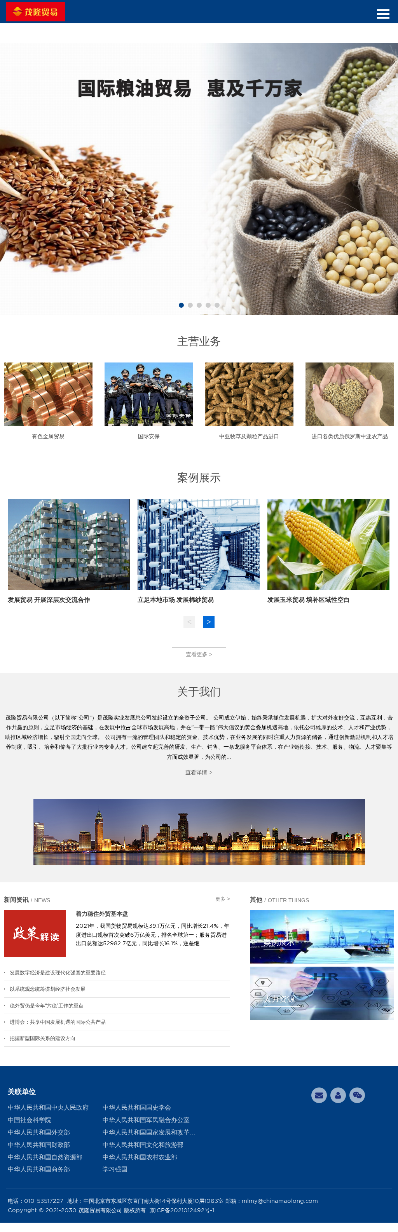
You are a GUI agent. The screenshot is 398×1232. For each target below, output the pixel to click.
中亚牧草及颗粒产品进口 (249, 436)
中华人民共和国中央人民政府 (48, 1107)
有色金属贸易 (48, 436)
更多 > (222, 899)
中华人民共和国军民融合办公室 (146, 1120)
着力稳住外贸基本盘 (102, 913)
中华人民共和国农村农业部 (140, 1157)
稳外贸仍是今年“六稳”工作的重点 (47, 1006)
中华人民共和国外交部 (39, 1132)
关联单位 (22, 1092)
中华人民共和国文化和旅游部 (143, 1144)
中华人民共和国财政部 (39, 1144)
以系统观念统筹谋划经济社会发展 (48, 989)
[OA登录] (338, 1095)
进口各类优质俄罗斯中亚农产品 (350, 436)
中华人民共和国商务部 (39, 1169)
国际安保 (149, 436)
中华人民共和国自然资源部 (45, 1157)
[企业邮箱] (319, 1095)
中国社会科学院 (29, 1120)
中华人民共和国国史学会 (137, 1107)
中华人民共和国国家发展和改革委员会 (150, 1132)
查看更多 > (199, 654)
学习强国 (115, 1169)
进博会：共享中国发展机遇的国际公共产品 (58, 1022)
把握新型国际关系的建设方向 (42, 1038)
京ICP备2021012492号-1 (182, 1210)
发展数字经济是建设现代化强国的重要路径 (58, 973)
